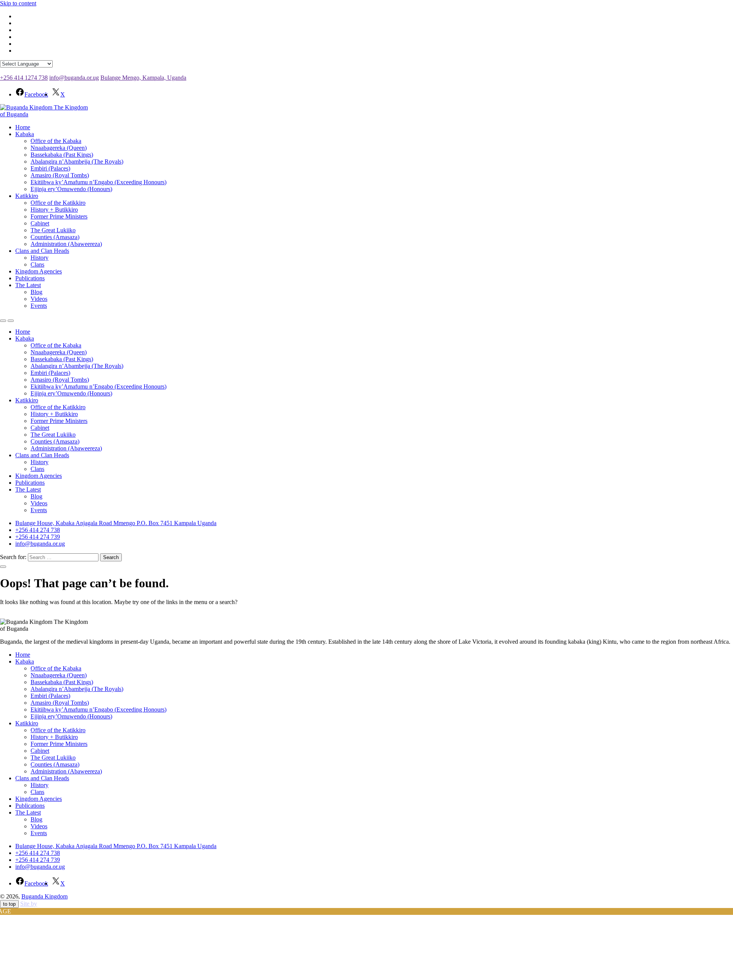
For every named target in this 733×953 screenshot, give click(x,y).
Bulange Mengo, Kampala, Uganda (143, 77)
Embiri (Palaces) (50, 168)
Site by (28, 903)
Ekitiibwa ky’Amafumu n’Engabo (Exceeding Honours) (98, 182)
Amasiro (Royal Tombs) (60, 175)
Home (22, 127)
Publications (30, 278)
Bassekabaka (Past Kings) (62, 154)
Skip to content (18, 3)
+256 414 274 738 (37, 530)
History (39, 257)
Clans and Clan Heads (42, 250)
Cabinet (40, 223)
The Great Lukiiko (53, 230)
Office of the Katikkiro (58, 202)
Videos (39, 299)
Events (39, 305)
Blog (36, 292)
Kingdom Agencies (38, 271)
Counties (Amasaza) (55, 237)
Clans (37, 264)
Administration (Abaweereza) (66, 244)
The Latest (28, 285)
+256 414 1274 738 (24, 77)
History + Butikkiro (54, 209)
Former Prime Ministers (59, 216)
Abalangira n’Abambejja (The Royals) (77, 161)
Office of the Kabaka (56, 141)
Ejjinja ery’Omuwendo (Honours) (71, 189)
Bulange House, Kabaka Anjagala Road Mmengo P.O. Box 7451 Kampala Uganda (115, 523)
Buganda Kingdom (44, 896)
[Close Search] (3, 567)
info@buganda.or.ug (74, 77)
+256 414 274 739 (37, 537)
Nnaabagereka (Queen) (59, 148)
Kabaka (24, 134)
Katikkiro (26, 196)
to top (9, 904)
